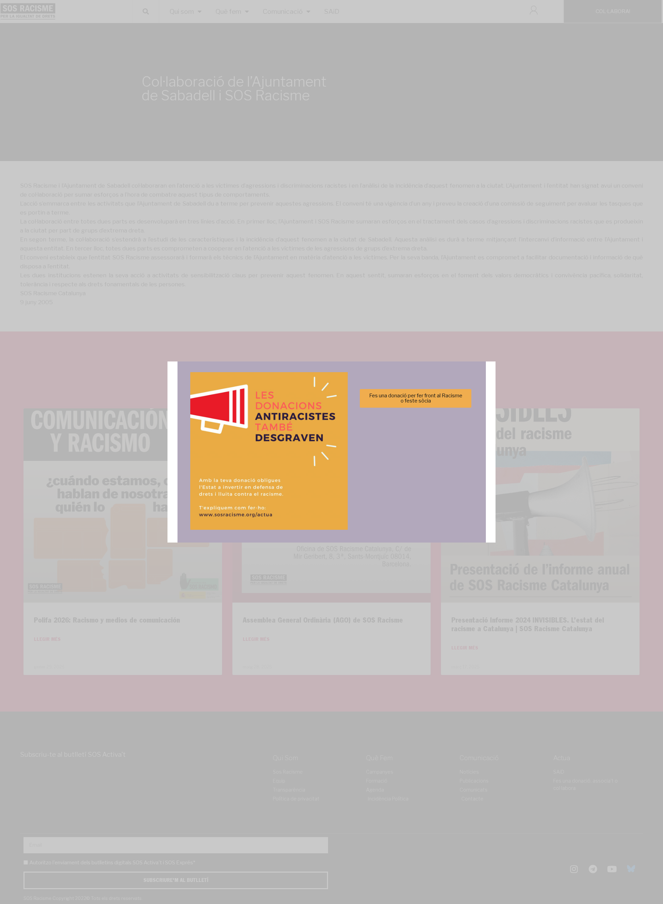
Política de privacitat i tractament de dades (350, 492)
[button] (429, 414)
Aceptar (263, 475)
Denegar (332, 475)
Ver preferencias (400, 475)
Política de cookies (284, 492)
